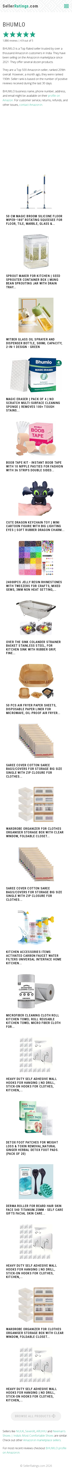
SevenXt (30, 1431)
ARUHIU (41, 1431)
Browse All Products (33, 1416)
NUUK (20, 1431)
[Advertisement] (36, 140)
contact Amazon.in (30, 105)
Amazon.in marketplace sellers (42, 1440)
